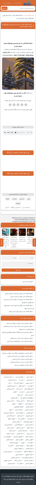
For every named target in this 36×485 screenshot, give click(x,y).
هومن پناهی (29, 440)
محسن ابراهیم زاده (27, 458)
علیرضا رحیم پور (8, 413)
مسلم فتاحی (29, 449)
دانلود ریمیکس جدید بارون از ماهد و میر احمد (19, 323)
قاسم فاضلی (29, 407)
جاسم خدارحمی (8, 377)
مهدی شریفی (19, 446)
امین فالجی (21, 386)
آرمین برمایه (20, 401)
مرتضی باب (18, 452)
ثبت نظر (18, 270)
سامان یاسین (29, 425)
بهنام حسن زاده (18, 383)
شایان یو (30, 419)
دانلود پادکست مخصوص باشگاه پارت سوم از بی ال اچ (18, 353)
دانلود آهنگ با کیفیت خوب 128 (17, 173)
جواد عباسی (29, 377)
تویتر (28, 199)
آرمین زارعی (10, 401)
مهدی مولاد (29, 446)
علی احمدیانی (10, 416)
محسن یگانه (17, 460)
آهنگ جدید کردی (28, 282)
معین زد (10, 446)
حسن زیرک (29, 434)
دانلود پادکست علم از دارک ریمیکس (22, 359)
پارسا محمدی (12, 380)
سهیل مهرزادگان (28, 422)
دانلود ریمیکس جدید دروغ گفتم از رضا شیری (20, 341)
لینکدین (21, 199)
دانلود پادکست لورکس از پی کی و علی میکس (20, 356)
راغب (31, 431)
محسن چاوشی (15, 458)
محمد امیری (19, 455)
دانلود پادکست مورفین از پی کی (24, 365)
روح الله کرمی (18, 425)
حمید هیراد (12, 431)
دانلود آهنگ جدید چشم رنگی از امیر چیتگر (21, 311)
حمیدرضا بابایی (22, 431)
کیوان (13, 404)
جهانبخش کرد (19, 377)
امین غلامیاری (11, 386)
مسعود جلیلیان (18, 449)
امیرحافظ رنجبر (28, 389)
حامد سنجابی (10, 434)
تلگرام (7, 199)
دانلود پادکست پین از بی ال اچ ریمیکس (21, 362)
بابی (9, 383)
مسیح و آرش (29, 404)
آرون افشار (30, 401)
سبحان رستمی (16, 422)
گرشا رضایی (11, 463)
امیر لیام (19, 389)
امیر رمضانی (10, 389)
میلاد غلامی (9, 440)
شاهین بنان (21, 419)
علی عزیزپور (29, 416)
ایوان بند (30, 386)
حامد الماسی (20, 434)
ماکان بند (19, 463)
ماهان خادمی (29, 463)
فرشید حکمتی (29, 410)
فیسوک (18, 203)
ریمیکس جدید (7, 3)
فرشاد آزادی (18, 410)
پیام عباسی (29, 380)
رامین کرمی (10, 428)
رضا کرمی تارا (8, 425)
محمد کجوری (29, 455)
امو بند (21, 392)
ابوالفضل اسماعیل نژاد (26, 398)
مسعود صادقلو (28, 452)
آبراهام (20, 404)
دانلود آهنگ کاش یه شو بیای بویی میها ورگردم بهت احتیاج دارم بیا (17, 25)
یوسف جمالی (29, 437)
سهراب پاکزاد (11, 419)
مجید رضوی (7, 460)
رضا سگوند (30, 428)
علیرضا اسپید (19, 413)
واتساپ (14, 199)
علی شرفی (20, 416)
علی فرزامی (29, 413)
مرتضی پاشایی (8, 452)
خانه (32, 15)
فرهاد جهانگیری (18, 407)
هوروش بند (7, 437)
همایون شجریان (17, 437)
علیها (10, 410)
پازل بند (21, 380)
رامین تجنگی (20, 428)
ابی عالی (19, 395)
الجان (14, 392)
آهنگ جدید (17, 3)
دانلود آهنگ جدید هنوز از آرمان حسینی (21, 297)
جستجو (4, 8)
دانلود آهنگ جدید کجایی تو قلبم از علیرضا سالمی (19, 294)
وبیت (18, 482)
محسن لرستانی (28, 460)
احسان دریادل (29, 395)
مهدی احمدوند (14, 443)
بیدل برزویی (29, 383)
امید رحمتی (29, 392)
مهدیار (23, 443)
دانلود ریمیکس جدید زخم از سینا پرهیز (21, 338)
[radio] (26, 105)
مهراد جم (30, 443)
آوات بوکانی (14, 398)
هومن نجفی (19, 440)
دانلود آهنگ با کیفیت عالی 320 (17, 153)
